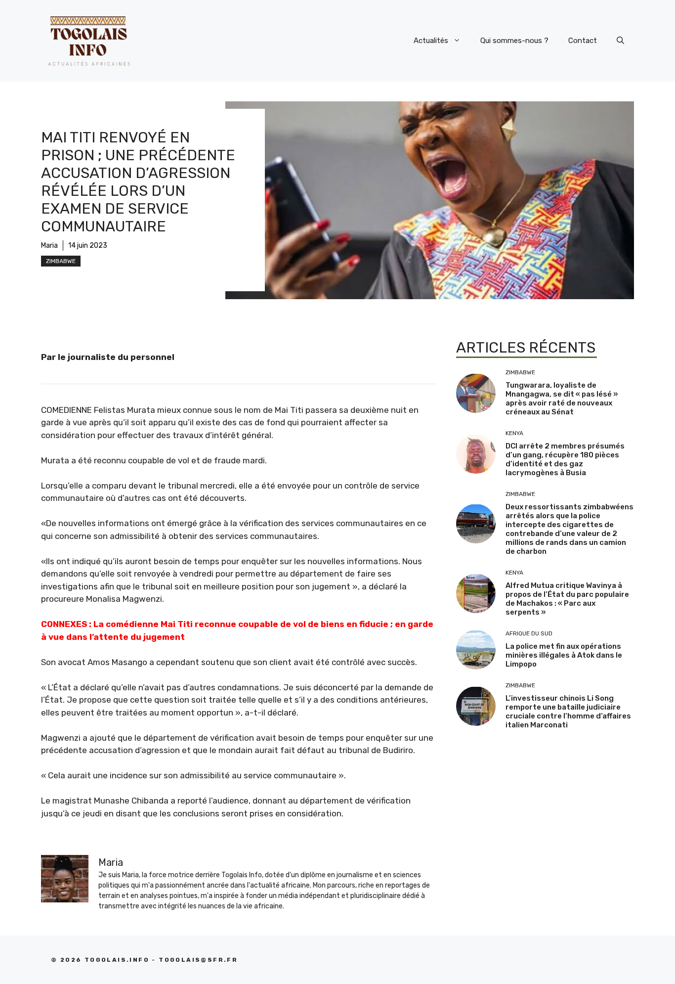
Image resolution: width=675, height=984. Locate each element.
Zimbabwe (61, 261)
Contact (582, 40)
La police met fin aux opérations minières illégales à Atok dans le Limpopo (564, 655)
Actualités (431, 40)
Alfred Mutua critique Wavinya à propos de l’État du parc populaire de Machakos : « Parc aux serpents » (567, 599)
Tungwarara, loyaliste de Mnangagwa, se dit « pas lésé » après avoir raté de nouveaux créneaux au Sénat (562, 398)
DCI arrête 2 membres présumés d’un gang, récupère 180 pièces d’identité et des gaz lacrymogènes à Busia (565, 459)
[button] (620, 40)
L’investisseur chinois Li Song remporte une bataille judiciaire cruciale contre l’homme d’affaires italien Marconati (568, 711)
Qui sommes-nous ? (514, 40)
